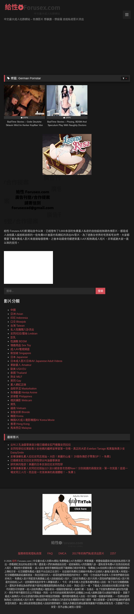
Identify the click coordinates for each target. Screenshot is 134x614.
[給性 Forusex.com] (67, 10)
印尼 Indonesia (19, 317)
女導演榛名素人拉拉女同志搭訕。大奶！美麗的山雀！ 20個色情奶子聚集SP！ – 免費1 (60, 456)
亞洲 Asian (16, 313)
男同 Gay (15, 380)
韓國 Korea (16, 416)
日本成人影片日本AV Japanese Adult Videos (36, 361)
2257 (113, 553)
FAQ (50, 553)
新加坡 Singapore (20, 353)
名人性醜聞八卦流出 (22, 329)
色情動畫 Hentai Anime (23, 392)
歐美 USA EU (18, 369)
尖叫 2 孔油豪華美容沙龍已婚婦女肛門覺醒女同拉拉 (40, 444)
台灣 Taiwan (17, 325)
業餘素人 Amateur (20, 365)
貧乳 (13, 404)
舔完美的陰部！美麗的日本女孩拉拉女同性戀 (36, 464)
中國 (13, 310)
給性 (14, 561)
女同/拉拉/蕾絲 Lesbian (23, 333)
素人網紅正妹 (18, 384)
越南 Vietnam (18, 408)
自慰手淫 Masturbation (23, 388)
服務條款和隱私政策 (30, 553)
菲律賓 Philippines (21, 396)
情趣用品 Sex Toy (20, 345)
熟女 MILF (16, 376)
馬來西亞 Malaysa (20, 427)
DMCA (62, 553)
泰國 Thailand (18, 372)
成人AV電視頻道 (20, 349)
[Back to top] (123, 604)
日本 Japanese (19, 357)
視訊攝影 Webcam (21, 400)
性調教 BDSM (18, 341)
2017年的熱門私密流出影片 (88, 553)
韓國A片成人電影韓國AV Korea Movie (32, 420)
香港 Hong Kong (20, 424)
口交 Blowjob (18, 321)
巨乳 (13, 337)
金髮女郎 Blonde (20, 412)
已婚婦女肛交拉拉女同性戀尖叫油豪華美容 (35, 460)
